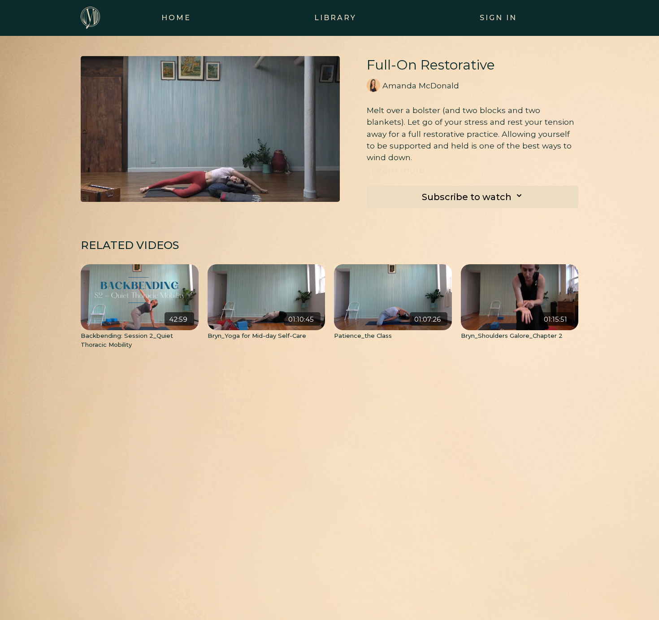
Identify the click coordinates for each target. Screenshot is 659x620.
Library (335, 17)
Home (176, 17)
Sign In (498, 17)
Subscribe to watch (467, 197)
